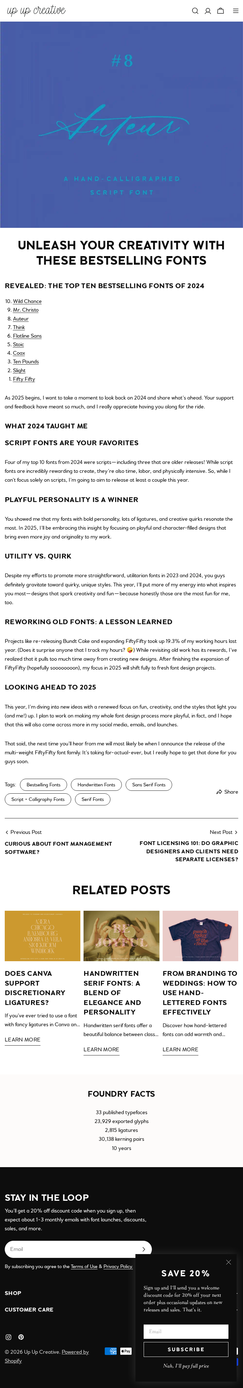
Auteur (21, 319)
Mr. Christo (26, 310)
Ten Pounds (26, 362)
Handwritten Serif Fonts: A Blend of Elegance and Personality (112, 992)
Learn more (22, 1040)
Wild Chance (27, 301)
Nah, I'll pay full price (186, 1366)
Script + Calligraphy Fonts (38, 799)
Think (19, 327)
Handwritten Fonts (96, 784)
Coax (19, 353)
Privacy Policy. (118, 1266)
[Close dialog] (228, 1262)
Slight (19, 370)
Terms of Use (84, 1266)
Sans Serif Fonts (148, 784)
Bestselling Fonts (43, 784)
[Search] (195, 10)
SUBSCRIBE (186, 1349)
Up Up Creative (41, 1352)
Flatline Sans (27, 336)
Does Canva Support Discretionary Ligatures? (35, 988)
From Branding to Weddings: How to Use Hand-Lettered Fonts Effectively (200, 992)
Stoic (18, 344)
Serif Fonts (93, 799)
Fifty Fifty (24, 379)
